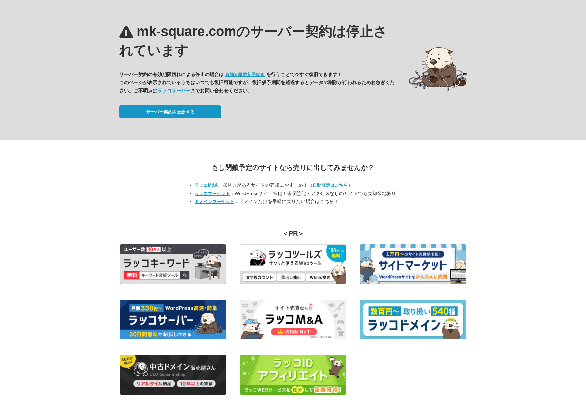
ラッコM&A (206, 185)
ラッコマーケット (212, 193)
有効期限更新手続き (245, 74)
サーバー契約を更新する (170, 111)
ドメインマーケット (214, 201)
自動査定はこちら (330, 185)
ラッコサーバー (174, 90)
